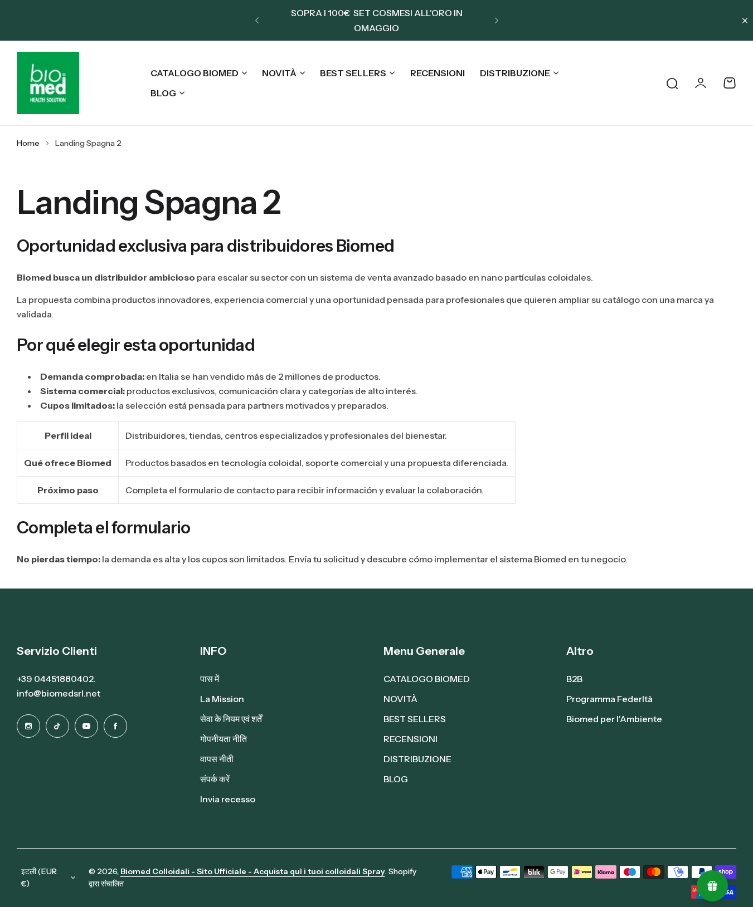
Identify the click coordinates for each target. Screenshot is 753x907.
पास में (209, 678)
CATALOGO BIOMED (194, 73)
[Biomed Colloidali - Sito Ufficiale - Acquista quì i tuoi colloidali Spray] (48, 83)
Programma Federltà (609, 698)
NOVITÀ (279, 73)
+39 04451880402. (56, 678)
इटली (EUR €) (39, 877)
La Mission (222, 698)
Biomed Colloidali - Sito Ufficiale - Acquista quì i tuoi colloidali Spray (252, 871)
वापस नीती (217, 758)
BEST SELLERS (353, 73)
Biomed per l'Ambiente (614, 718)
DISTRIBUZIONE (515, 73)
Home (28, 143)
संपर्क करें (215, 779)
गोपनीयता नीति (223, 738)
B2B (574, 678)
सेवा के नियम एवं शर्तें (231, 718)
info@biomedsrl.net (58, 693)
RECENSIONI (410, 738)
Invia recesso (227, 799)
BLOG (163, 93)
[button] (257, 20)
